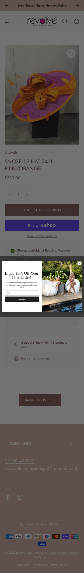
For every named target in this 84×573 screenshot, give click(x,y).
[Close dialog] (79, 263)
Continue (22, 299)
